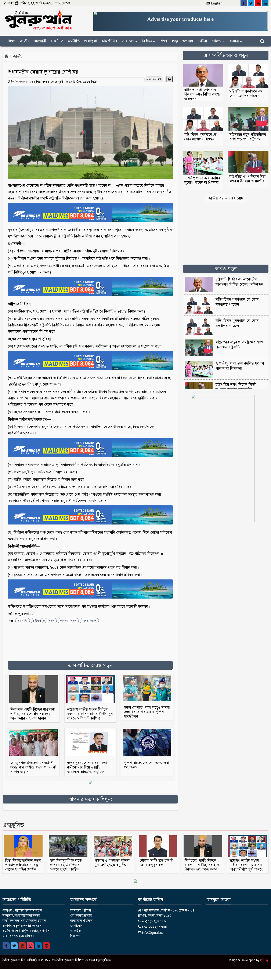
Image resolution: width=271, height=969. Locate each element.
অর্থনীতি (74, 41)
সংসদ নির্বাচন (89, 621)
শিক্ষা (163, 41)
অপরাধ (188, 41)
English (216, 3)
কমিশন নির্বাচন (68, 621)
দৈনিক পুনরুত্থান (20, 82)
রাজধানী (40, 41)
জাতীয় (24, 41)
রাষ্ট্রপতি (37, 621)
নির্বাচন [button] (148, 41)
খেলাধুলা (90, 41)
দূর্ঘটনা (202, 41)
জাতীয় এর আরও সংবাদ (225, 198)
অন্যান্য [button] (235, 41)
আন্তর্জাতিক (110, 41)
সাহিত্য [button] (218, 41)
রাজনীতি (57, 41)
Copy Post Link (154, 79)
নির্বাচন (50, 621)
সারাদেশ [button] (129, 41)
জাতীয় (18, 56)
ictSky (264, 960)
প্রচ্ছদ (11, 41)
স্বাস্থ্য (174, 41)
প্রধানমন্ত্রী (23, 621)
